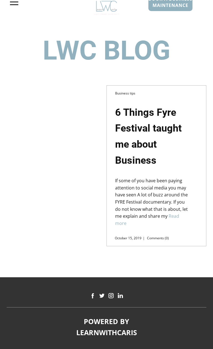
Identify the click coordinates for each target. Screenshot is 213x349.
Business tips (125, 93)
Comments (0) (157, 238)
